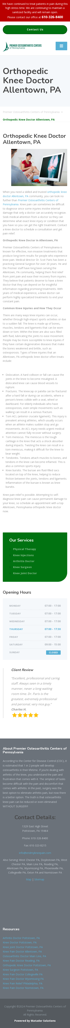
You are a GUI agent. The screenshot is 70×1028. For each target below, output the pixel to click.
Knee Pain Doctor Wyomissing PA (23, 979)
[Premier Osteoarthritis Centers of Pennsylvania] (22, 46)
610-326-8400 (52, 17)
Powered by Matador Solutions (35, 1020)
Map (28, 879)
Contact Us (35, 29)
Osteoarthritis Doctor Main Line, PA (24, 956)
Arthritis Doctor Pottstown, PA (21, 938)
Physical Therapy (24, 549)
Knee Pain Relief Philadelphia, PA (22, 983)
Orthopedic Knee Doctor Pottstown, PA (27, 965)
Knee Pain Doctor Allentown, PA (22, 951)
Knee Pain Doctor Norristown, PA (23, 988)
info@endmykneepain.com (35, 853)
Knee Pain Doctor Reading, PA (21, 960)
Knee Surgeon (22, 567)
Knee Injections (23, 555)
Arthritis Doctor (23, 561)
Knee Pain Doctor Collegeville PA (23, 974)
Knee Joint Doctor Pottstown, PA (23, 947)
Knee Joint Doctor (25, 573)
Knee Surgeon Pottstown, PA (20, 969)
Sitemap (39, 879)
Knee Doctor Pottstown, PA (20, 942)
